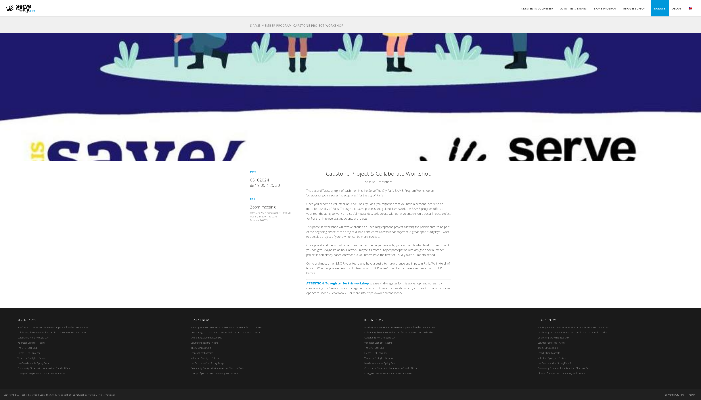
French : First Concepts (29, 353)
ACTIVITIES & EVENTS (573, 8)
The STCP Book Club (27, 347)
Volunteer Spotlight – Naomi (31, 342)
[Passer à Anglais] (690, 8)
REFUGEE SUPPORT (635, 8)
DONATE (659, 8)
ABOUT (676, 8)
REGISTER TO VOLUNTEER (537, 8)
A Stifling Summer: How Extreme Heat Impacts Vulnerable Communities (53, 327)
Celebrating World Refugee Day (33, 337)
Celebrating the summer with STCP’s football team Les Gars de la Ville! (52, 332)
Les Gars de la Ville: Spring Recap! (34, 363)
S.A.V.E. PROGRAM (605, 8)
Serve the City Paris (674, 394)
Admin (692, 394)
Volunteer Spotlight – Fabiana (32, 358)
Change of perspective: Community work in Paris (41, 373)
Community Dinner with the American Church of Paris (44, 368)
